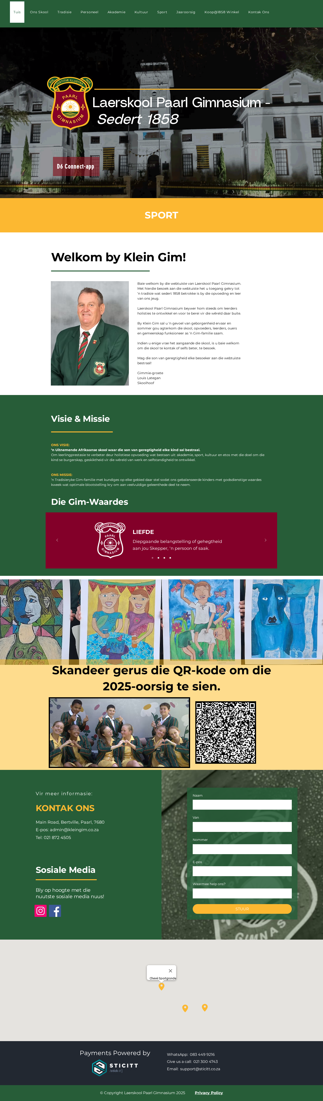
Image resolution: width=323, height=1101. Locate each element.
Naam (198, 795)
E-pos (197, 862)
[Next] (265, 540)
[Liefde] (152, 558)
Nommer (200, 840)
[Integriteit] (164, 558)
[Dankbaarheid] (170, 558)
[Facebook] (55, 911)
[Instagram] (41, 911)
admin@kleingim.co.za (74, 829)
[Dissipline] (158, 558)
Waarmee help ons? (209, 884)
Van (196, 817)
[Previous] (57, 540)
